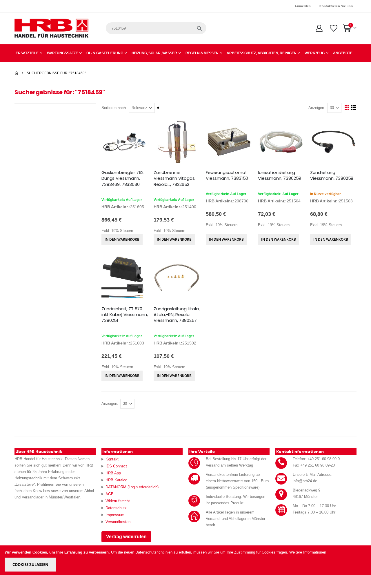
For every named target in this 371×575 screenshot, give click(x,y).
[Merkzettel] (333, 28)
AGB (110, 494)
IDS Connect (116, 466)
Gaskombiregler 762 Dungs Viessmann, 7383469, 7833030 (122, 178)
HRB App (113, 473)
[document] (186, 560)
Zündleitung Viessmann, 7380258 (331, 175)
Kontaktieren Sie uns (336, 6)
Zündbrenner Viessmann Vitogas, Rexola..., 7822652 (174, 178)
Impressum (115, 515)
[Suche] (199, 28)
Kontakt (112, 459)
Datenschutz (116, 508)
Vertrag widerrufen (126, 536)
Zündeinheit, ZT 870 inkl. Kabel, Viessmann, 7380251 (124, 315)
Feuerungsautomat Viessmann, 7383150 (227, 175)
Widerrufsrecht (118, 501)
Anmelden (302, 6)
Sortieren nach (113, 108)
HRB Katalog (116, 480)
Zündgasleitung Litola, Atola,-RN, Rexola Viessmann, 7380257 (177, 315)
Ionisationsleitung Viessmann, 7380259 (279, 175)
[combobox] (156, 28)
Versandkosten (118, 522)
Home (16, 73)
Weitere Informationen (307, 552)
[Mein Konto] (319, 28)
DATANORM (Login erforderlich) (132, 487)
